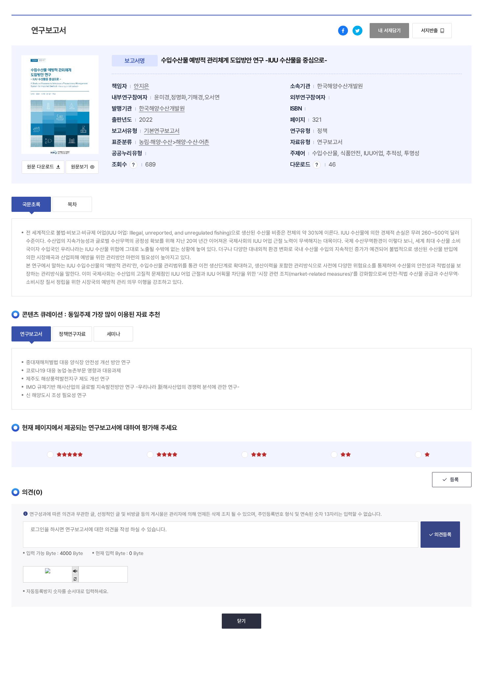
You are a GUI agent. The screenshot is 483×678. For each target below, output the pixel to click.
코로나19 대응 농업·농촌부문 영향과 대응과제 (73, 370)
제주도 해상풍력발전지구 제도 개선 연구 (67, 379)
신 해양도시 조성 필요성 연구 (56, 395)
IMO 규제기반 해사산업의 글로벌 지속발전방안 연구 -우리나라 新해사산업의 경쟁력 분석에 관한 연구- (133, 387)
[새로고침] (75, 579)
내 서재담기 (393, 30)
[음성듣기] (75, 571)
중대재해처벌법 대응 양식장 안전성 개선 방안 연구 (78, 362)
